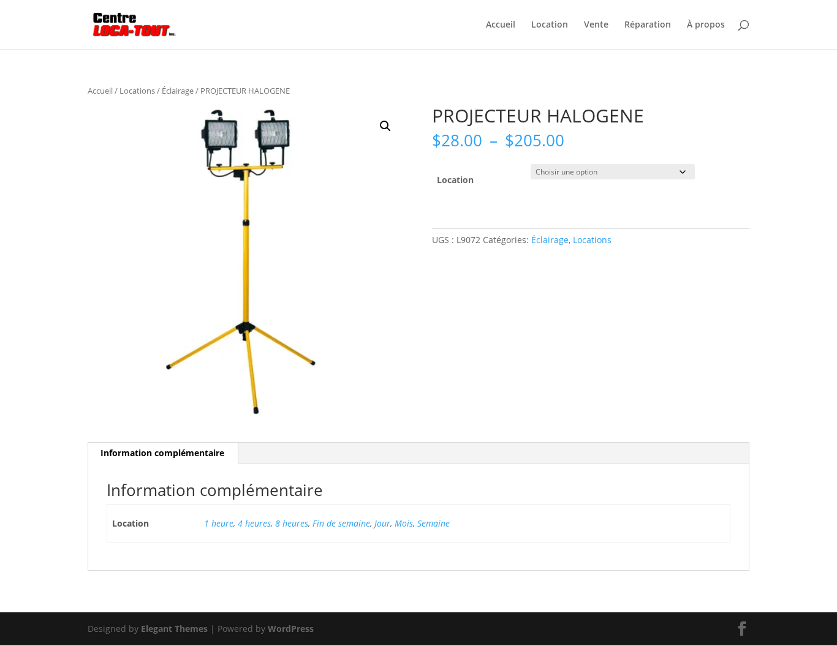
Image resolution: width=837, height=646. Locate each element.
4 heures (254, 523)
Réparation (647, 25)
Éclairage (178, 90)
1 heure (218, 523)
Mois (404, 523)
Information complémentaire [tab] (162, 453)
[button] (385, 126)
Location (549, 25)
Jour (382, 523)
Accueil (500, 25)
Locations (137, 90)
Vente (596, 25)
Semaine (433, 523)
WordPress (291, 628)
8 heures (291, 523)
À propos (706, 25)
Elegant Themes (174, 628)
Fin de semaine (341, 523)
